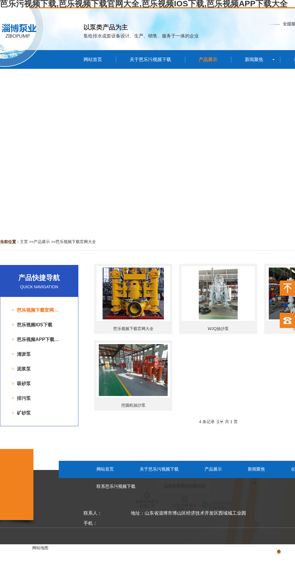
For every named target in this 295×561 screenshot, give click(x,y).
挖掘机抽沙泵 (133, 405)
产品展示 (42, 241)
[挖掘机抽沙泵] (133, 370)
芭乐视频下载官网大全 (76, 241)
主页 (24, 241)
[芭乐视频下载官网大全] (133, 293)
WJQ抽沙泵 (218, 328)
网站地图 (40, 547)
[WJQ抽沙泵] (218, 293)
